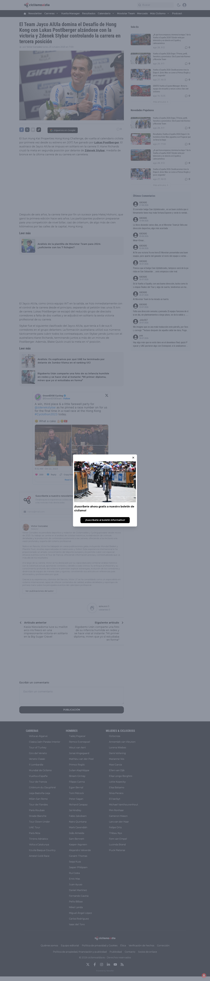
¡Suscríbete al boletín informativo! (105, 520)
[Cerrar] (133, 457)
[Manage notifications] (204, 975)
